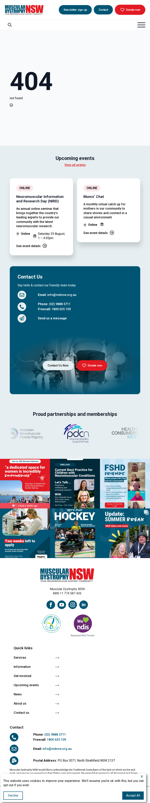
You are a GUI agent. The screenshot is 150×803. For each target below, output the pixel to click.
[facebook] (50, 604)
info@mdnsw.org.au (61, 295)
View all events (75, 165)
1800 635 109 (61, 309)
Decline (13, 795)
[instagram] (72, 604)
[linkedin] (83, 604)
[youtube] (61, 604)
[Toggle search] (10, 25)
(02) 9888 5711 (60, 304)
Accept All (133, 795)
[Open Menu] (141, 25)
